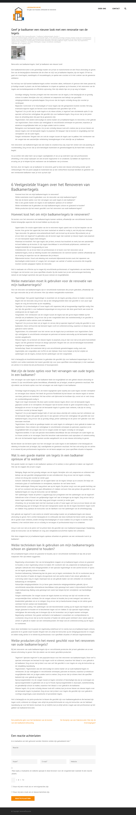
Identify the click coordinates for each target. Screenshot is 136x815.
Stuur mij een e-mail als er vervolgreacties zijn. (31, 786)
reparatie (70, 40)
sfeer (75, 40)
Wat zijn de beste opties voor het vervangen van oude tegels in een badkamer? (45, 200)
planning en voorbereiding (27, 40)
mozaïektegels (86, 39)
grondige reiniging (64, 38)
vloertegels (37, 42)
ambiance (14, 38)
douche (56, 36)
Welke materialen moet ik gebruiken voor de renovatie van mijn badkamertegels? (46, 197)
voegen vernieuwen (47, 42)
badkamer (40, 36)
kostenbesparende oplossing (41, 39)
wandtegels (57, 42)
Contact (116, 8)
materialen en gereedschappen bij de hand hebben (66, 39)
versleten (30, 42)
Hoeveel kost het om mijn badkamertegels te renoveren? (37, 194)
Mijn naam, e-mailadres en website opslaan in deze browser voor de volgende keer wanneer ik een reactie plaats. (52, 772)
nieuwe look (15, 40)
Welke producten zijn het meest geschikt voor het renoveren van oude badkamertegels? (48, 208)
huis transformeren (85, 38)
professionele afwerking (43, 40)
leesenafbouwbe (30, 36)
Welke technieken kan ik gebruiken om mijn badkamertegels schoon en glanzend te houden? (50, 205)
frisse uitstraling (54, 38)
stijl (79, 40)
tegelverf (14, 42)
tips (19, 42)
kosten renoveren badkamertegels (22, 39)
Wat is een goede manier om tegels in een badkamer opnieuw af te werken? (44, 203)
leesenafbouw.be (34, 7)
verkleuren (24, 42)
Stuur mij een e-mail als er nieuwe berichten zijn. (31, 792)
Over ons (102, 8)
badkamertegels (48, 36)
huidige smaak (75, 38)
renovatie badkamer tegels (59, 40)
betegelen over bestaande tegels (38, 38)
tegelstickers (84, 40)
